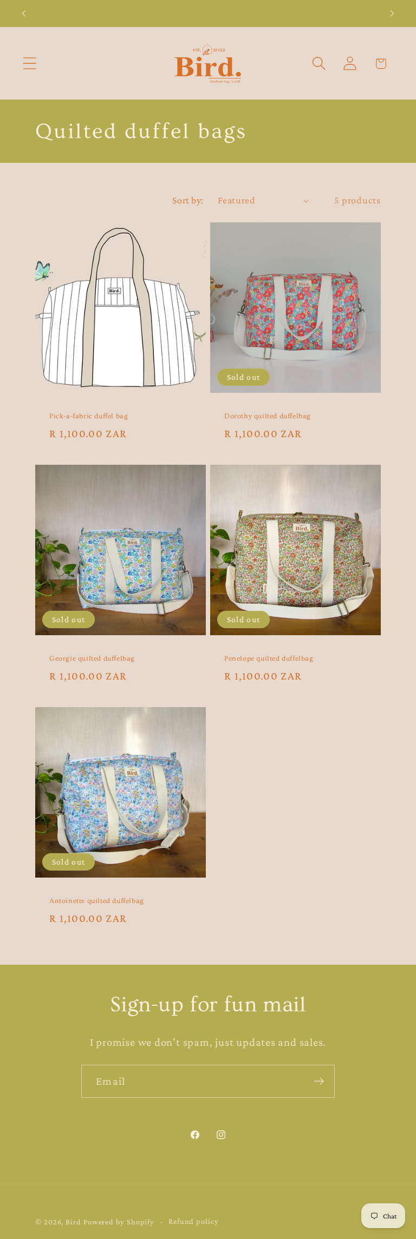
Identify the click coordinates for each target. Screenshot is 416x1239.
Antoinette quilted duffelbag (96, 901)
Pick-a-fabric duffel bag (88, 416)
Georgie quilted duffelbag (92, 658)
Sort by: (188, 200)
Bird (73, 1221)
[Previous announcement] (24, 13)
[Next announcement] (392, 13)
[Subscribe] (318, 1081)
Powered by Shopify (118, 1221)
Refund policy (193, 1221)
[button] (29, 63)
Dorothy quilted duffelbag (267, 416)
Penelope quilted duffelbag (269, 658)
